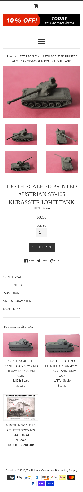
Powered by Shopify (66, 470)
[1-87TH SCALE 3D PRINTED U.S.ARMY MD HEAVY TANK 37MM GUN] (20, 345)
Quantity (41, 225)
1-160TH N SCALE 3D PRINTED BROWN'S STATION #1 (21, 430)
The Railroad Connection (40, 470)
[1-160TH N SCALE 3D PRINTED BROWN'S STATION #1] (20, 407)
